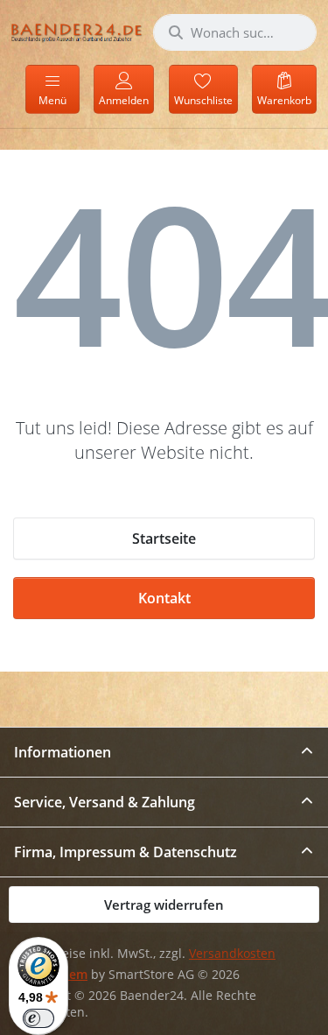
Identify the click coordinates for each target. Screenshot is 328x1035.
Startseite (164, 538)
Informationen (62, 752)
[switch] (38, 1018)
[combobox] (235, 32)
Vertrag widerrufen (164, 904)
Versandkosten (232, 953)
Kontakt (164, 598)
